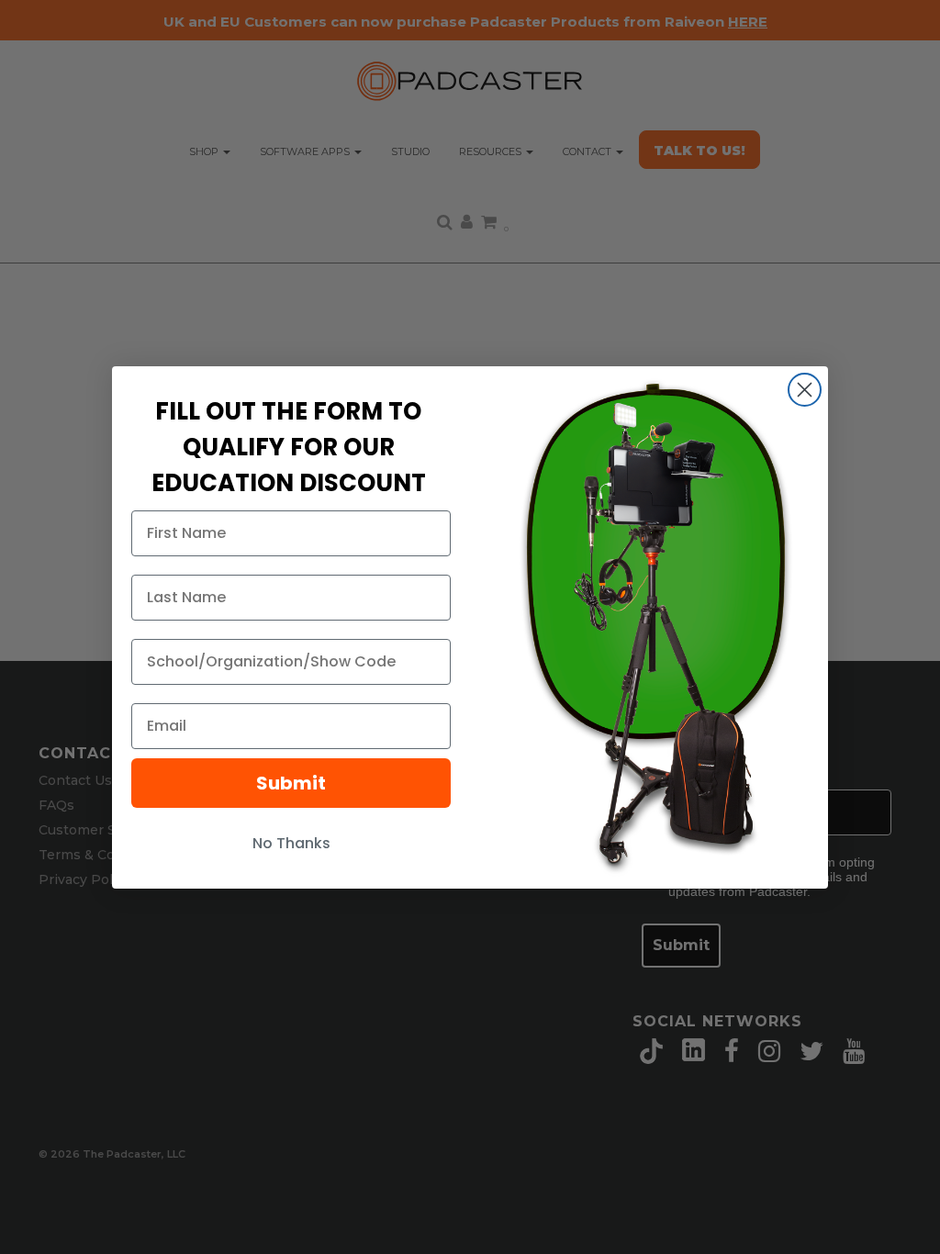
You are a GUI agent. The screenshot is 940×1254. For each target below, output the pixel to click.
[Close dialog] (805, 390)
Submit (291, 783)
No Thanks (291, 843)
